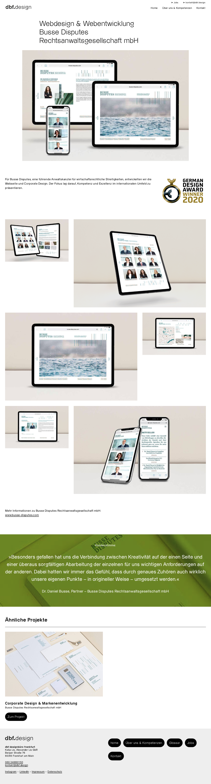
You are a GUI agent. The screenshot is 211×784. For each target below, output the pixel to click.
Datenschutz (55, 771)
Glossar (174, 742)
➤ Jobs (174, 2)
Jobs (190, 742)
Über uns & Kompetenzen (177, 7)
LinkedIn (24, 771)
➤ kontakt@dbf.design (194, 2)
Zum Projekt (16, 716)
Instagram (11, 771)
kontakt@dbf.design (16, 765)
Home (154, 7)
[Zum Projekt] (54, 664)
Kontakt (200, 7)
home (114, 742)
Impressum (38, 771)
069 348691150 (14, 762)
